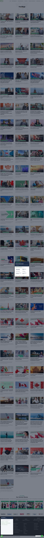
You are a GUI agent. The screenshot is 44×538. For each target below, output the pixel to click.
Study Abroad (23, 271)
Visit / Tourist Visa (18, 271)
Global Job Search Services (24, 269)
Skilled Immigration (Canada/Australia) (18, 269)
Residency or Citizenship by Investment (18, 273)
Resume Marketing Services (24, 273)
